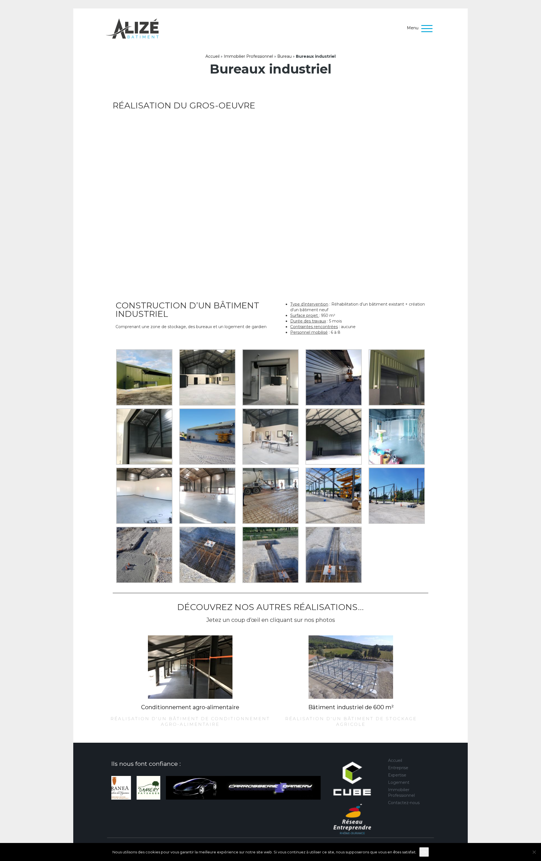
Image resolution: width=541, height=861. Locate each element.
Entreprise (398, 767)
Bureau (284, 56)
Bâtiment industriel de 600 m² (351, 707)
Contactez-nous (404, 802)
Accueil (212, 56)
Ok (424, 852)
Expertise (397, 775)
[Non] (534, 852)
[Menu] (428, 29)
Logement (398, 782)
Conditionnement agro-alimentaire (190, 707)
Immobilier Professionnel (248, 56)
